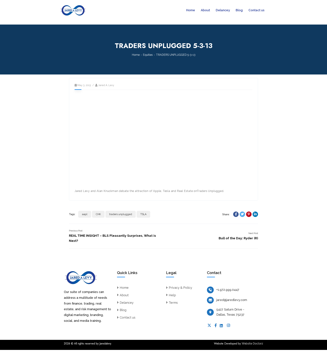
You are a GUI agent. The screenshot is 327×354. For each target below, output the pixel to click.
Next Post (253, 233)
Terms (173, 302)
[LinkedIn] (255, 214)
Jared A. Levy (106, 85)
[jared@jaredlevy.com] (210, 300)
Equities (148, 54)
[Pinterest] (249, 214)
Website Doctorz (252, 343)
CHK (98, 214)
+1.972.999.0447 (227, 289)
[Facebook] (236, 214)
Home (136, 54)
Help (172, 295)
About (124, 295)
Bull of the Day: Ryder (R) (238, 238)
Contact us (127, 317)
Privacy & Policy (180, 287)
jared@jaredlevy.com (231, 300)
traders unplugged (120, 214)
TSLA (143, 214)
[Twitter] (242, 214)
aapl (84, 214)
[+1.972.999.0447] (210, 290)
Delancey (127, 302)
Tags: (72, 214)
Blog (123, 310)
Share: (226, 214)
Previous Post (75, 230)
